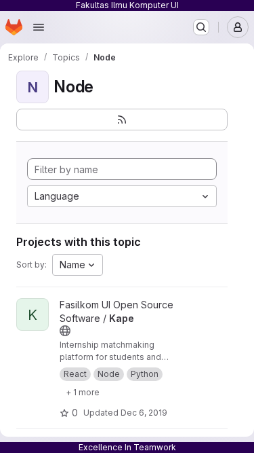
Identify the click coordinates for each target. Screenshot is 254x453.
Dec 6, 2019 (144, 412)
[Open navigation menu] (38, 27)
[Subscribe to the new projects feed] (122, 119)
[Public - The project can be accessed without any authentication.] (65, 330)
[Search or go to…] (201, 27)
